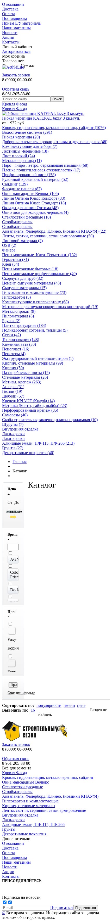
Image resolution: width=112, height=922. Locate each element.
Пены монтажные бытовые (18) (30, 269)
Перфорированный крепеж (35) (30, 410)
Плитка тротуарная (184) (24, 325)
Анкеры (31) (13, 386)
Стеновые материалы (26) (25, 377)
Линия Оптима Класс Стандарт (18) (34, 203)
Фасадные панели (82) (22, 189)
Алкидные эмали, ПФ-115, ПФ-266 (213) (38, 443)
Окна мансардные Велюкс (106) (30, 193)
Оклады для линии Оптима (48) (30, 207)
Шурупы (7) (12, 424)
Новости (9, 32)
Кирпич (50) (13, 368)
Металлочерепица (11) (22, 160)
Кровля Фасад (14, 104)
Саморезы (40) (15, 415)
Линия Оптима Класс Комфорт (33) (33, 198)
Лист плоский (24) (18, 156)
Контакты (11, 42)
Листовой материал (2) (22, 240)
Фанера (8, 250)
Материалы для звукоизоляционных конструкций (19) (50, 306)
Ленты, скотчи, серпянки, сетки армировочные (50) (48, 236)
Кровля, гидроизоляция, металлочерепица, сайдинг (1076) (54, 127)
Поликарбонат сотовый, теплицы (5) (34, 330)
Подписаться (61, 907)
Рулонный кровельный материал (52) (35, 179)
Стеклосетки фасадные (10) (26, 217)
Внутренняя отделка (20, 429)
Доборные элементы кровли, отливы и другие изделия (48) (54, 141)
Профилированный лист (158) (29, 174)
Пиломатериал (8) (18, 316)
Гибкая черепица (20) (21, 137)
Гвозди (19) (12, 391)
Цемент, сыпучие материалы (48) (31, 283)
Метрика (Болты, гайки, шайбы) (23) (34, 405)
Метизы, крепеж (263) (21, 382)
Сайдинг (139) (15, 184)
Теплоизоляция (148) (20, 339)
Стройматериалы (17, 222)
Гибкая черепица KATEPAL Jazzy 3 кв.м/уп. (41, 118)
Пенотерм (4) (14, 353)
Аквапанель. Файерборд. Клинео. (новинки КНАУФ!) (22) (54, 231)
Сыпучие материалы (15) (24, 288)
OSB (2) (9, 245)
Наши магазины (16, 28)
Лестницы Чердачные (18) (25, 151)
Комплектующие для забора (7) (29, 146)
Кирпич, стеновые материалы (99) (32, 363)
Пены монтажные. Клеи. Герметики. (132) (39, 255)
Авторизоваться (16, 51)
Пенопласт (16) (15, 349)
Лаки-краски (13, 434)
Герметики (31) (15, 259)
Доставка (10, 9)
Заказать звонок (16, 75)
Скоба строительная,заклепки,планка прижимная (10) (50, 419)
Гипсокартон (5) (16, 297)
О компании (13, 4)
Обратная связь (15, 89)
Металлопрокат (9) (18, 311)
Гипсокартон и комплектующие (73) (34, 292)
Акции (8, 37)
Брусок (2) (11, 320)
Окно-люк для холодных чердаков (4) (35, 212)
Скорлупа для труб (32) (22, 278)
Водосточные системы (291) (27, 132)
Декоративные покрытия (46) (28, 452)
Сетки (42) (11, 335)
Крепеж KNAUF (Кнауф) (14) (28, 401)
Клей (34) (10, 264)
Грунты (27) (12, 448)
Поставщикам (14, 18)
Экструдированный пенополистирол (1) (37, 358)
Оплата (8, 14)
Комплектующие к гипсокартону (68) (35, 302)
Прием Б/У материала (21, 23)
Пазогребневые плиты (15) (26, 372)
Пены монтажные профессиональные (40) (39, 273)
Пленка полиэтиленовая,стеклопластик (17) (41, 170)
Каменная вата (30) (19, 344)
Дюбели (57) (13, 396)
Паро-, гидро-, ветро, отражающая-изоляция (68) (45, 165)
